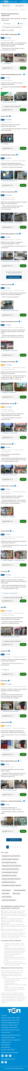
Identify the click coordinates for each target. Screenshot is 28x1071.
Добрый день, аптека (7, 403)
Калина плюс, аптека (7, 486)
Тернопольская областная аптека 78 (12, 74)
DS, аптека (4, 680)
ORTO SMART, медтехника (9, 34)
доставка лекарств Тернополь (10, 859)
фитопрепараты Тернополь (9, 875)
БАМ (2, 607)
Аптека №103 (5, 531)
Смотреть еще (15, 839)
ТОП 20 (3, 9)
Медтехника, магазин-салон (10, 234)
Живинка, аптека (6, 444)
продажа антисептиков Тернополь (11, 878)
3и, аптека (4, 571)
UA (21, 1)
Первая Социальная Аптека (9, 321)
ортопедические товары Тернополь (11, 885)
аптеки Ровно (5, 893)
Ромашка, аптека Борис (8, 361)
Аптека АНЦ (5, 116)
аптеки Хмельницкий (19, 890)
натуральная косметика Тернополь (11, 865)
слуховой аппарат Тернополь (10, 872)
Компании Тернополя (12, 9)
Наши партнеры (5, 1047)
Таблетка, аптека (6, 284)
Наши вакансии (5, 1044)
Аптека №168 (5, 722)
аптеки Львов (16, 893)
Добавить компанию (14, 277)
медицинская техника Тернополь (11, 856)
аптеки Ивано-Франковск (9, 900)
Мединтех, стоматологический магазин (13, 801)
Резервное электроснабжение (13, 27)
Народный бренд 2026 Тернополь (10, 1035)
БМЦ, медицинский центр (9, 761)
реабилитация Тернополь (8, 882)
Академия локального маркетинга (11, 1040)
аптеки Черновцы (6, 896)
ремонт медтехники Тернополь (10, 869)
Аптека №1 (4, 651)
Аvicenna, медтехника (8, 192)
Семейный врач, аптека (8, 155)
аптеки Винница (6, 890)
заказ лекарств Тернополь (9, 862)
